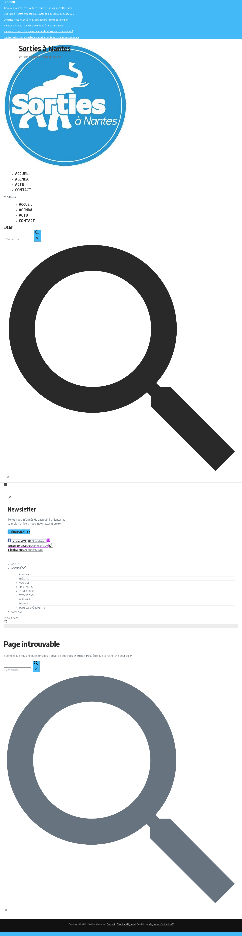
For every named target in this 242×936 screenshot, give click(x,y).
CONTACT (23, 190)
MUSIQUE (24, 582)
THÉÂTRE (24, 578)
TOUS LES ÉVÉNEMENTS (32, 607)
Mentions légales (126, 924)
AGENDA (22, 179)
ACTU (19, 184)
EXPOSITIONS (26, 595)
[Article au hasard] (5, 621)
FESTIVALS (24, 599)
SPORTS (23, 603)
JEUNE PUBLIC (26, 591)
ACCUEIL (22, 173)
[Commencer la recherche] (37, 236)
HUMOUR (24, 574)
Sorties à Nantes (45, 48)
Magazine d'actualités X (161, 924)
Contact (111, 924)
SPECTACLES (26, 587)
